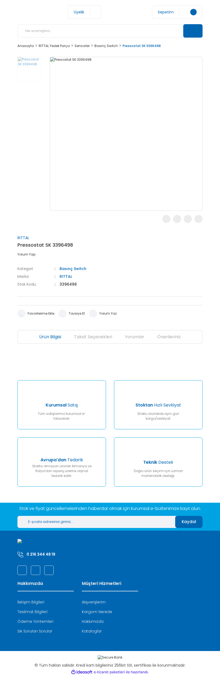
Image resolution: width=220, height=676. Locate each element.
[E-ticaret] (109, 672)
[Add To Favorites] (35, 314)
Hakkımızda (93, 621)
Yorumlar (134, 337)
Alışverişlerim (94, 602)
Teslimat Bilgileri (32, 611)
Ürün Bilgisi (50, 337)
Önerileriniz (169, 337)
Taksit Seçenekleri (93, 337)
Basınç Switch (73, 268)
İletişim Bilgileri (30, 602)
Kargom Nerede (97, 611)
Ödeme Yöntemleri (35, 621)
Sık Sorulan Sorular (34, 631)
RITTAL (23, 237)
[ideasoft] (82, 672)
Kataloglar (92, 631)
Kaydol (189, 521)
